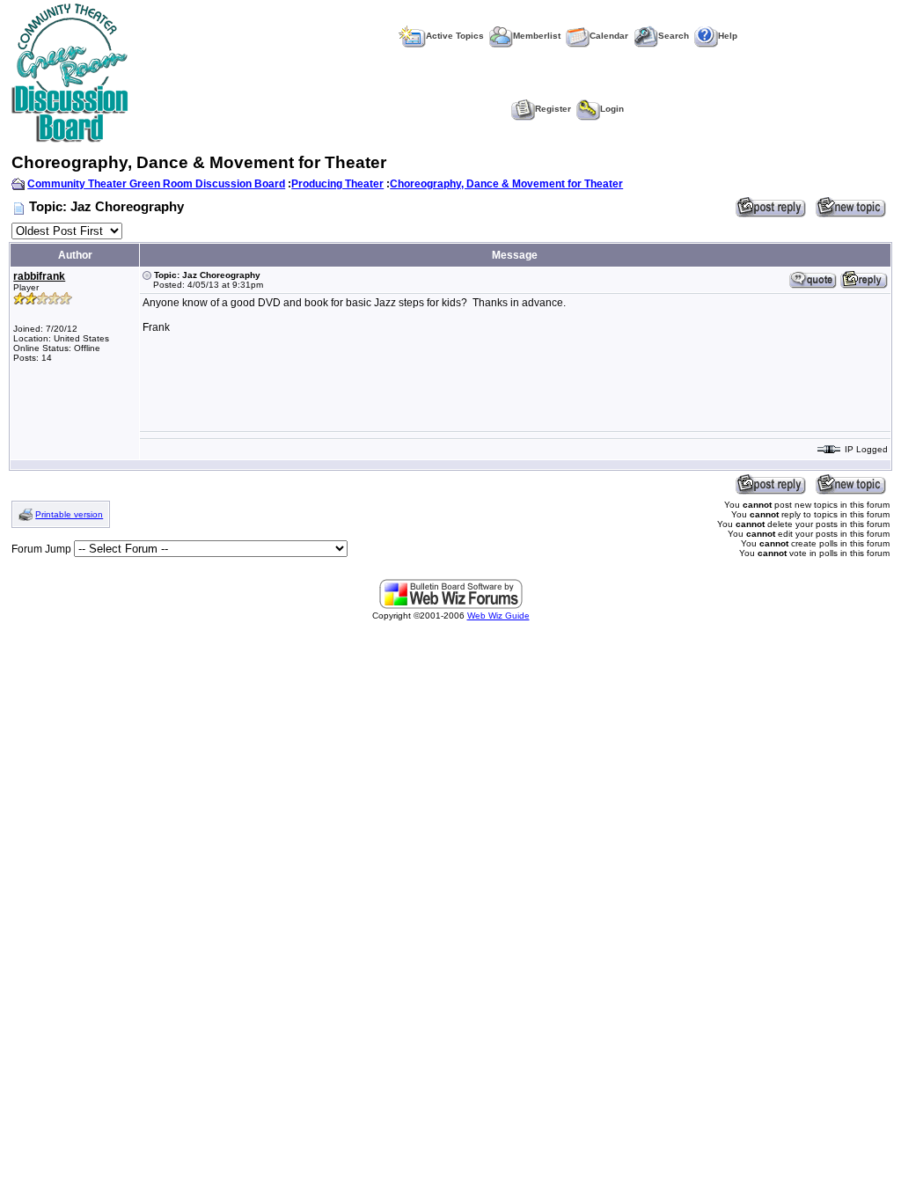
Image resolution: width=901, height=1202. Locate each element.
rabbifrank (39, 276)
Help (727, 35)
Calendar (609, 35)
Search (673, 35)
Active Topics (455, 35)
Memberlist (536, 35)
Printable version (69, 514)
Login (612, 109)
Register (553, 109)
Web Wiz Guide (498, 615)
